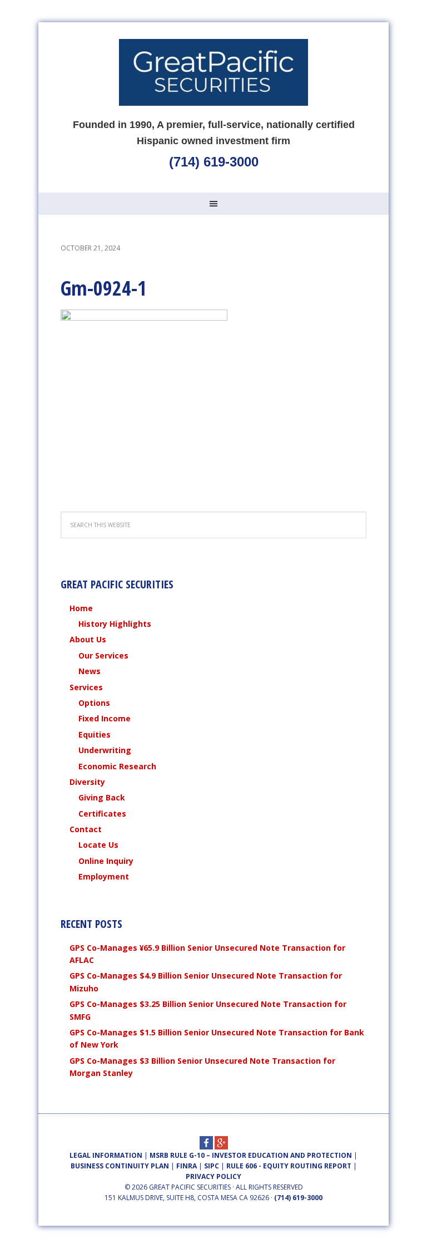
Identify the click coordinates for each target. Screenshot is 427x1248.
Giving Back (101, 797)
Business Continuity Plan (120, 1166)
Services (86, 687)
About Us (87, 639)
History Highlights (114, 623)
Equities (94, 734)
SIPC (211, 1166)
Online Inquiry (105, 861)
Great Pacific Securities (213, 72)
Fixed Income (104, 718)
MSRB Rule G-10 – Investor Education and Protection (251, 1155)
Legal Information (105, 1155)
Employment (103, 876)
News (89, 671)
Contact (85, 829)
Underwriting (104, 750)
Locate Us (98, 844)
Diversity (87, 782)
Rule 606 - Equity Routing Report (288, 1166)
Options (94, 702)
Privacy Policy (213, 1176)
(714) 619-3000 (214, 161)
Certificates (102, 813)
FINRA (186, 1166)
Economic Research (117, 766)
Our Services (103, 655)
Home (81, 608)
